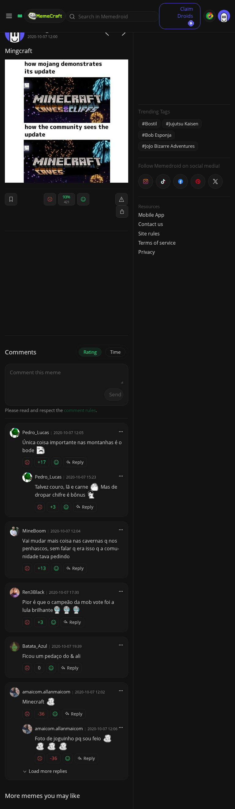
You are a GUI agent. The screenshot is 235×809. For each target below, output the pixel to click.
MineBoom (34, 531)
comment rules (80, 410)
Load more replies (48, 771)
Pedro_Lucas (35, 432)
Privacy (146, 252)
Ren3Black (33, 592)
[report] (121, 199)
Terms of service (157, 242)
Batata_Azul (34, 646)
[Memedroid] (19, 15)
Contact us (150, 224)
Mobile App (151, 215)
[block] (122, 211)
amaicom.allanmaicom (46, 692)
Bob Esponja (158, 135)
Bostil (151, 123)
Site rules (149, 233)
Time (115, 352)
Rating (90, 352)
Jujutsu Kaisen (183, 123)
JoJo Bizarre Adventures (170, 146)
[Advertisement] (184, 61)
